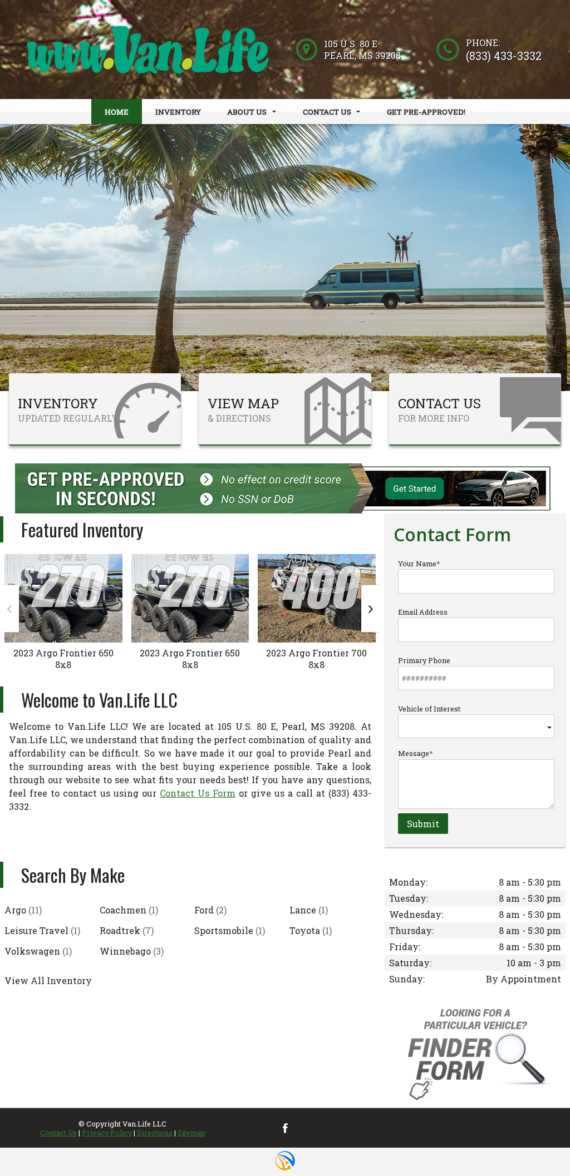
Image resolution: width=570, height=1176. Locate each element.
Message (413, 753)
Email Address (423, 611)
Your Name (417, 563)
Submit (423, 823)
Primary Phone (424, 660)
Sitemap (191, 1132)
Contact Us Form (197, 793)
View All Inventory (48, 980)
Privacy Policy (107, 1132)
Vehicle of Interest (429, 708)
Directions (155, 1132)
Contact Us (58, 1132)
